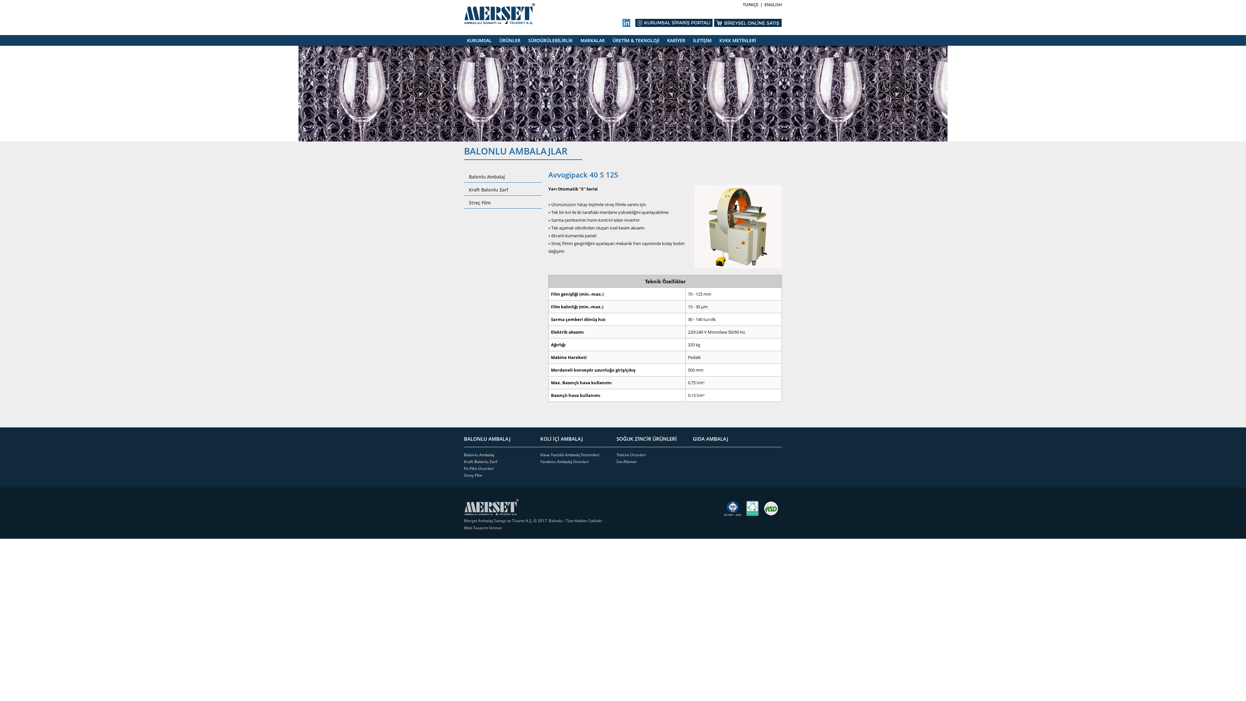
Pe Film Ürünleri (479, 468)
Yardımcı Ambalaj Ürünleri (564, 461)
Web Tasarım (476, 528)
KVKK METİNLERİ (737, 40)
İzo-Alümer (627, 461)
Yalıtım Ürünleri (631, 455)
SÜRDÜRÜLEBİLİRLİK (550, 40)
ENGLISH (773, 4)
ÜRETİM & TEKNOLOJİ (636, 40)
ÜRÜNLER (509, 40)
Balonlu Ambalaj (487, 177)
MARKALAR (592, 40)
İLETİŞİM (702, 40)
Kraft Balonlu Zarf (488, 190)
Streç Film (480, 203)
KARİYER (676, 40)
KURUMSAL (479, 40)
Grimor (495, 528)
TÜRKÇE (750, 4)
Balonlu (555, 520)
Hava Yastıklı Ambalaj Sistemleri (569, 455)
